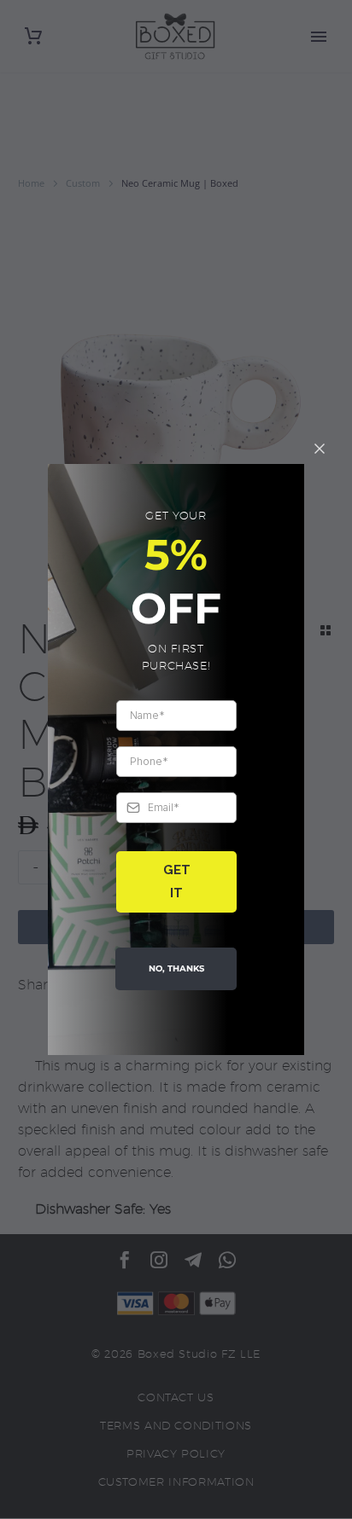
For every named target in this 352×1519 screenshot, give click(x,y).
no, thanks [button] (176, 968)
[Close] (319, 448)
